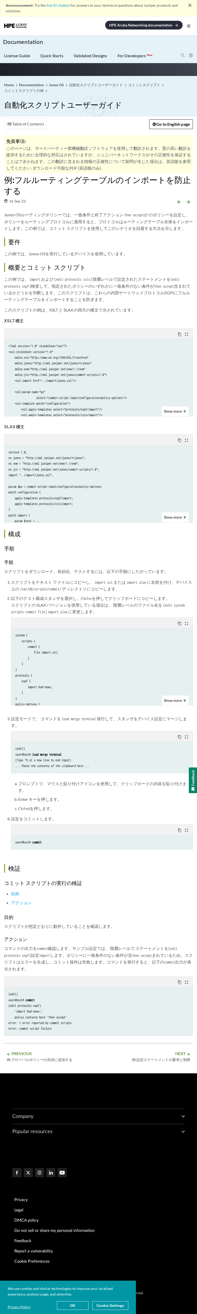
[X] (28, 1173)
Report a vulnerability (33, 1251)
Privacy (21, 1200)
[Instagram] (39, 1173)
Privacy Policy (19, 1307)
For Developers (134, 55)
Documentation (23, 41)
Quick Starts (51, 55)
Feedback (22, 1241)
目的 (15, 893)
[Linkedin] (50, 1173)
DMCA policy (26, 1220)
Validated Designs (90, 55)
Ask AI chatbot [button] (58, 5)
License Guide (17, 55)
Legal (18, 1210)
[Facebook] (17, 1173)
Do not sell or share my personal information (54, 1231)
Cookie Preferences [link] (32, 1261)
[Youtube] (62, 1173)
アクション (21, 902)
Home (9, 85)
